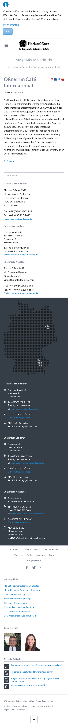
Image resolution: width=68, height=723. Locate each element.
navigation (6, 45)
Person (37, 549)
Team (51, 555)
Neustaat (40, 555)
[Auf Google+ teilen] (62, 79)
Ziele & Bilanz (51, 549)
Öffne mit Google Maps (19, 417)
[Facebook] (26, 567)
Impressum (9, 709)
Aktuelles (27, 67)
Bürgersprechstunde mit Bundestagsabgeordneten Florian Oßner (35, 680)
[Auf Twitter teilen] (59, 79)
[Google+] (41, 567)
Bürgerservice (34, 560)
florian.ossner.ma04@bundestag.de (21, 254)
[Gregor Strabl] (12, 642)
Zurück (10, 161)
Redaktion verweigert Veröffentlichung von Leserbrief (36, 665)
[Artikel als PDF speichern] (52, 79)
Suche (7, 706)
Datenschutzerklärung (40, 706)
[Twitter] (34, 567)
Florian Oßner (14, 67)
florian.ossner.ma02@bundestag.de (21, 293)
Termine (27, 549)
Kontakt (21, 709)
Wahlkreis (18, 555)
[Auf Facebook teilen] (55, 79)
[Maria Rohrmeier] (31, 642)
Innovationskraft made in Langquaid (28, 685)
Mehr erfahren (11, 24)
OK (7, 31)
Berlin (30, 555)
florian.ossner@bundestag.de (18, 219)
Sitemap (16, 706)
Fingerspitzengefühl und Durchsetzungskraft (32, 671)
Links (24, 706)
